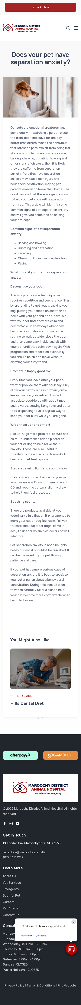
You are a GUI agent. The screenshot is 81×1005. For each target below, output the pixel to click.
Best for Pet (11, 895)
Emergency (11, 889)
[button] (71, 949)
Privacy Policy (14, 985)
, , (31, 843)
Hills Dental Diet (27, 703)
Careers (9, 902)
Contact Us (11, 915)
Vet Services (12, 883)
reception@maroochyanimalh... (25, 852)
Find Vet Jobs (66, 985)
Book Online (41, 7)
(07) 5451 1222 (13, 857)
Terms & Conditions (41, 985)
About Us (9, 876)
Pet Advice (24, 696)
